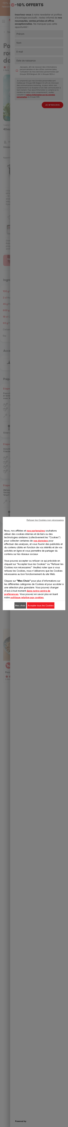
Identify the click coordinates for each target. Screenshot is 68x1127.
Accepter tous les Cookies (41, 605)
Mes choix (20, 605)
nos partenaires (36, 530)
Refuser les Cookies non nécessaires (45, 520)
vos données (40, 540)
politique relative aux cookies (27, 597)
